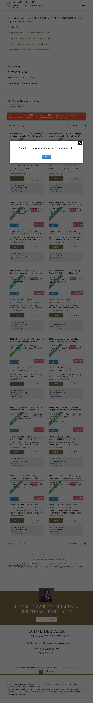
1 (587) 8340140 (16, 189)
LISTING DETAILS (17, 178)
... (54, 554)
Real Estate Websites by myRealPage (66, 668)
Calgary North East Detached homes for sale (28, 32)
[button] (46, 619)
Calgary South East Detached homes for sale (28, 44)
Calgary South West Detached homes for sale (28, 49)
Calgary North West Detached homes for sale (28, 38)
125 (60, 554)
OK (46, 157)
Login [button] (20, 106)
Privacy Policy (48, 668)
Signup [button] (12, 106)
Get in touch (46, 620)
